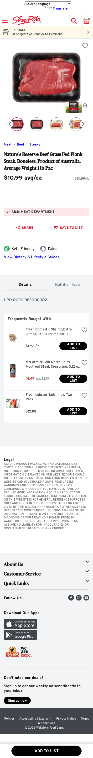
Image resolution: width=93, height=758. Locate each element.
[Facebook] (71, 599)
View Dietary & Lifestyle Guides (31, 257)
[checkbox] (85, 46)
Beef (20, 144)
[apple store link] (20, 627)
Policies (9, 718)
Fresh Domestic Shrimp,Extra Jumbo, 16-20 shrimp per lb (49, 331)
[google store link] (20, 638)
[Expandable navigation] (5, 21)
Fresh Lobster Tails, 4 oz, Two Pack (49, 397)
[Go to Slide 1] (16, 124)
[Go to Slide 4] (76, 124)
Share (27, 228)
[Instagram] (79, 599)
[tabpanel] (46, 359)
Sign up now (17, 700)
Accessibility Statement (35, 718)
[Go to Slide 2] (36, 124)
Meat (8, 144)
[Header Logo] (25, 21)
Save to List (71, 228)
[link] (68, 227)
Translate (60, 8)
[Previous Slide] (10, 124)
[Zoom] (85, 105)
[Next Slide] (83, 124)
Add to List (74, 346)
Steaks (34, 144)
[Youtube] (86, 599)
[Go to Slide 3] (56, 124)
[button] (73, 20)
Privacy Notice (66, 718)
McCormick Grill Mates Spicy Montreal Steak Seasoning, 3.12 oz (53, 364)
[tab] (25, 284)
